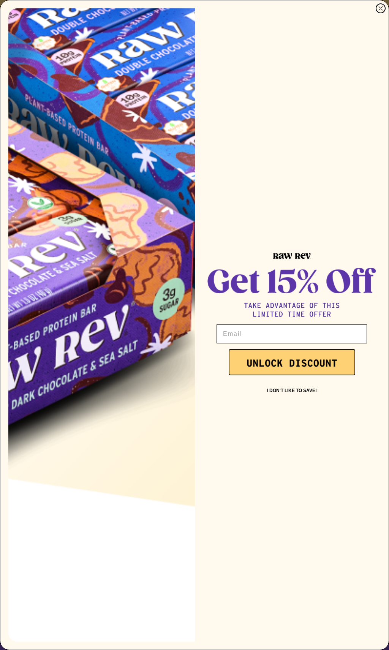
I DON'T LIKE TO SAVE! (292, 390)
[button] (292, 362)
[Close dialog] (380, 8)
